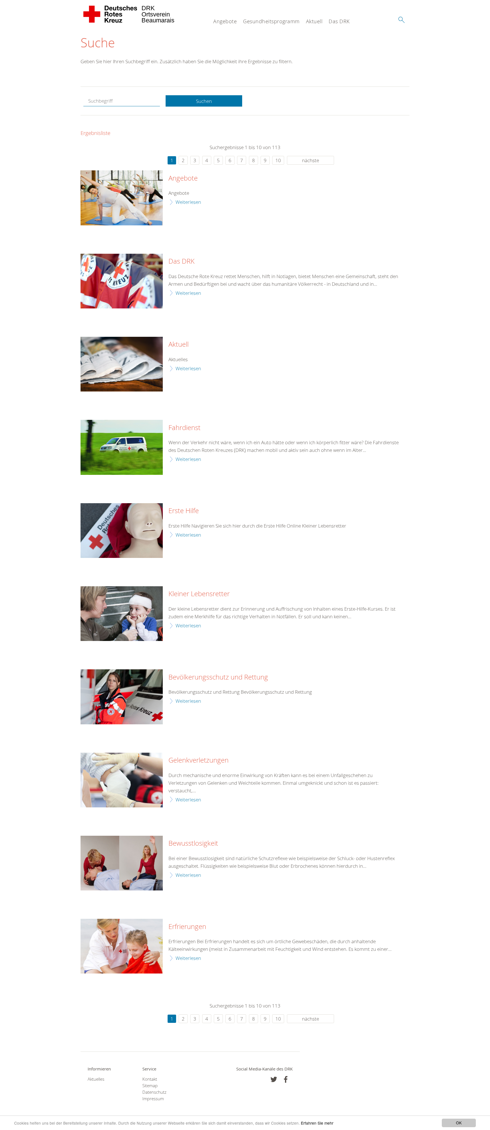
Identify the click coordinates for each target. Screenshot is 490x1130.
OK (459, 1122)
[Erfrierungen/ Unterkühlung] (122, 946)
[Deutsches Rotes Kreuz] (110, 14)
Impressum (153, 1098)
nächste (310, 160)
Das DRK (339, 21)
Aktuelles (96, 1079)
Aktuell (314, 21)
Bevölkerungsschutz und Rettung (218, 677)
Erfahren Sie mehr (317, 1123)
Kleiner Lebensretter (199, 594)
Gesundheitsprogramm (271, 21)
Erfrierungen (187, 926)
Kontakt (149, 1079)
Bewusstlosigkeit (193, 843)
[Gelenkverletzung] (122, 780)
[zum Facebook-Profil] (273, 1079)
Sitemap (150, 1085)
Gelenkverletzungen (198, 760)
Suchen (204, 101)
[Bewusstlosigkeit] (122, 863)
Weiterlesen (188, 202)
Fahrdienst (184, 428)
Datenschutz (154, 1092)
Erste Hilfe (183, 511)
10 (278, 160)
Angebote (225, 21)
